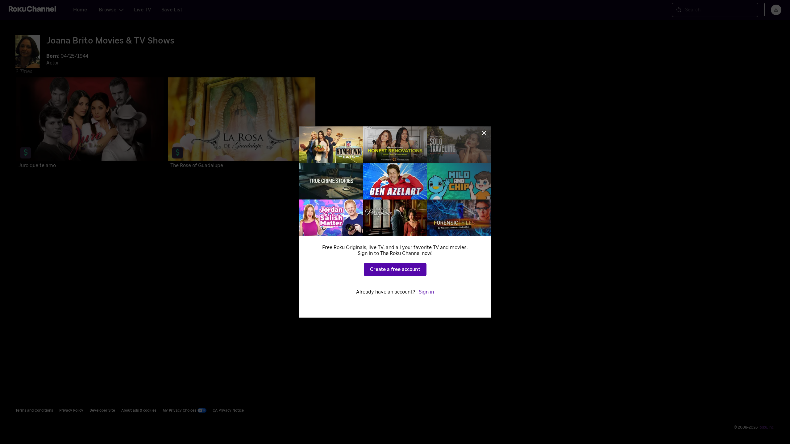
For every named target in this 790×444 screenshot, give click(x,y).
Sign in (426, 292)
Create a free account (395, 269)
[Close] (484, 133)
